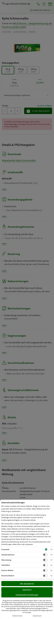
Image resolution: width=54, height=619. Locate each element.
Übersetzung (6, 560)
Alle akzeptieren (27, 583)
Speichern (27, 589)
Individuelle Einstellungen (27, 594)
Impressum (37, 615)
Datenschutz (17, 615)
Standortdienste (7, 554)
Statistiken (5, 565)
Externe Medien (7, 570)
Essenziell (5, 549)
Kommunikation (7, 575)
